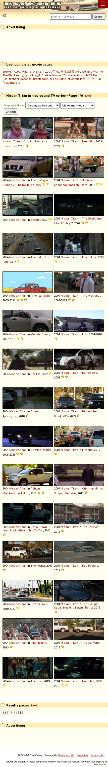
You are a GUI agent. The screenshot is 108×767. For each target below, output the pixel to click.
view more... (11, 82)
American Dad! (40, 295)
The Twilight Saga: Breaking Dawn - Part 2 (76, 605)
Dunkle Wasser (51, 75)
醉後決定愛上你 (70, 71)
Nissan (7, 141)
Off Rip (55, 71)
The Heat (36, 681)
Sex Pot (35, 374)
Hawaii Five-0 (39, 604)
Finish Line (89, 257)
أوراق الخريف (32, 75)
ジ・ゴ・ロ (93, 79)
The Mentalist (91, 295)
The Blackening (13, 75)
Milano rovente (31, 71)
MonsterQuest (40, 334)
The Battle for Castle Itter (69, 79)
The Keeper (38, 565)
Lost (85, 334)
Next (88, 95)
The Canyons (91, 642)
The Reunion (90, 527)
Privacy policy (97, 755)
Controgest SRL (66, 755)
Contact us (82, 755)
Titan (16, 141)
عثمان (45, 71)
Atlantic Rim (38, 642)
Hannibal (88, 681)
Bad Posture (90, 565)
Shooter (35, 220)
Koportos (26, 79)
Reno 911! (88, 141)
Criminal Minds (41, 450)
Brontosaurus (42, 79)
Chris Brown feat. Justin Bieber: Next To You (25, 528)
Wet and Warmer (93, 71)
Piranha (87, 450)
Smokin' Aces (11, 71)
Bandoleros (89, 372)
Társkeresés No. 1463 (77, 75)
